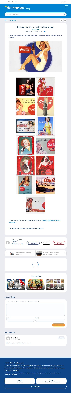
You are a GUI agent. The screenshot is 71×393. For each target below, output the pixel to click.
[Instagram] (9, 1)
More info (14, 374)
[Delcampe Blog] (21, 8)
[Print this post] (65, 20)
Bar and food (35, 29)
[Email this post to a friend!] (61, 20)
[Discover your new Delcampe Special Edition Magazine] (55, 289)
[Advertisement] (36, 355)
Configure (37, 386)
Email (37, 318)
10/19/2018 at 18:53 (15, 339)
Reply (62, 337)
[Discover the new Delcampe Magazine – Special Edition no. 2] (16, 289)
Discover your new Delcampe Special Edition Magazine (55, 288)
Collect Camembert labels (34, 288)
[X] (18, 1)
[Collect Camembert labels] (35, 289)
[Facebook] (6, 1)
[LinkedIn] (15, 1)
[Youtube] (12, 1)
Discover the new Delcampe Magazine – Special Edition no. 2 (15, 288)
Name (8, 318)
